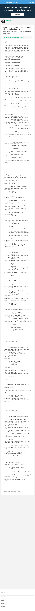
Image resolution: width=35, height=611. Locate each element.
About (3, 603)
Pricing (3, 606)
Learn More (17, 14)
